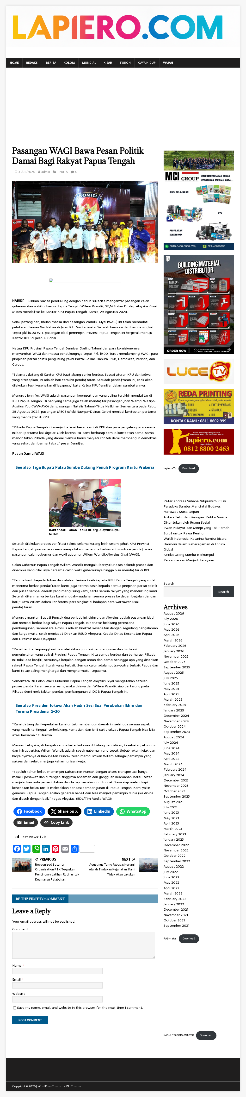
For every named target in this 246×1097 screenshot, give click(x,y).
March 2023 (173, 828)
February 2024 (175, 769)
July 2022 (171, 872)
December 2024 (176, 715)
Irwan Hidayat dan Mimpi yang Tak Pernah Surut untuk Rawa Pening (196, 530)
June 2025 (171, 683)
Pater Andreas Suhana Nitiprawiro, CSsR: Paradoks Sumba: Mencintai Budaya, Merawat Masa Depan (195, 506)
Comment (20, 929)
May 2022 (171, 882)
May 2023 (171, 818)
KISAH (108, 62)
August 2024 (174, 737)
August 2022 (174, 866)
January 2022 (174, 904)
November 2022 (176, 850)
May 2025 (171, 688)
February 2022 (175, 898)
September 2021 (176, 925)
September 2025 (177, 667)
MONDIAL (89, 62)
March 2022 (173, 893)
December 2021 (176, 909)
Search (169, 583)
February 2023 (175, 834)
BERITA (51, 62)
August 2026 (174, 613)
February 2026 (175, 645)
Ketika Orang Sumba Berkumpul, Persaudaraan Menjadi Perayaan (189, 557)
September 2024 (177, 731)
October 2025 (174, 661)
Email (17, 979)
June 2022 (171, 877)
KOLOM (69, 62)
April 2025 (171, 694)
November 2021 (176, 915)
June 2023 (171, 812)
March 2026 (173, 640)
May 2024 (171, 753)
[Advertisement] (123, 109)
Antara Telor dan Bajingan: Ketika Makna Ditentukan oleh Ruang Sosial (195, 519)
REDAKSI (32, 62)
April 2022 (171, 888)
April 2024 (171, 758)
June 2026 (171, 624)
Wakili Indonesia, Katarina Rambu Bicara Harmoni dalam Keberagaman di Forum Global (195, 544)
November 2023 (176, 785)
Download (188, 468)
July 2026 (171, 618)
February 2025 (175, 704)
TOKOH (125, 62)
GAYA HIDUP (147, 62)
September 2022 (177, 861)
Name (17, 965)
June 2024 (171, 748)
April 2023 (171, 823)
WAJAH (168, 62)
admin (45, 171)
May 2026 (171, 629)
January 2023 (174, 839)
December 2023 (176, 780)
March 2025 (173, 699)
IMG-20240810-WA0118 (179, 1035)
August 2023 (174, 802)
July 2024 (171, 742)
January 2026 (174, 651)
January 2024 (174, 775)
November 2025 (176, 656)
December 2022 (176, 845)
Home (14, 62)
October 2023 (174, 791)
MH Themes (73, 1086)
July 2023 (171, 807)
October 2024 (175, 726)
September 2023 (177, 796)
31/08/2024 (26, 171)
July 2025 (171, 678)
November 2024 (176, 721)
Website (18, 993)
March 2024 (173, 764)
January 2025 (174, 710)
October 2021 (174, 920)
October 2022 (174, 855)
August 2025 (174, 672)
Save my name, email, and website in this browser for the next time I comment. (80, 1007)
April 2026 (171, 634)
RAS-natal (170, 938)
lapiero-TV (170, 468)
